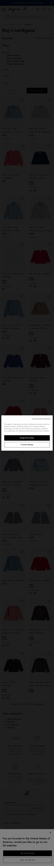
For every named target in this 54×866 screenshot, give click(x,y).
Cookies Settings (27, 445)
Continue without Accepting (41, 419)
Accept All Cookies (27, 438)
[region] (27, 433)
